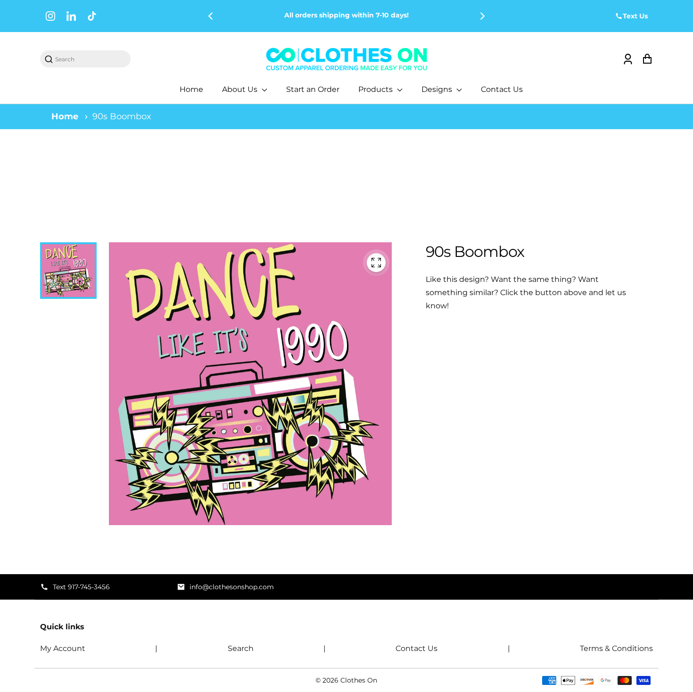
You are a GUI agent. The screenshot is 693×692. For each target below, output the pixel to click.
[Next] (481, 16)
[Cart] (647, 59)
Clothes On (358, 680)
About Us (240, 89)
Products (376, 89)
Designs (437, 89)
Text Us (635, 16)
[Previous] (211, 16)
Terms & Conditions (616, 648)
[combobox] (90, 59)
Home (191, 89)
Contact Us (502, 89)
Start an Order (312, 89)
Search (241, 648)
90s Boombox (121, 116)
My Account (62, 648)
